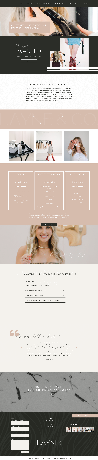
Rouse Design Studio (65, 458)
